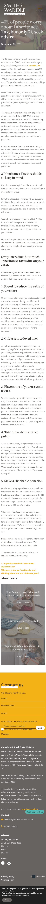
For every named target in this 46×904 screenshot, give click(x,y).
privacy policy (28, 729)
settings (27, 895)
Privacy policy (7, 876)
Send (39, 727)
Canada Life (34, 65)
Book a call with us (34, 811)
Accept (7, 900)
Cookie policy (7, 879)
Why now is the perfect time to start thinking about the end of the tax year (19, 571)
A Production (38, 876)
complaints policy (29, 809)
